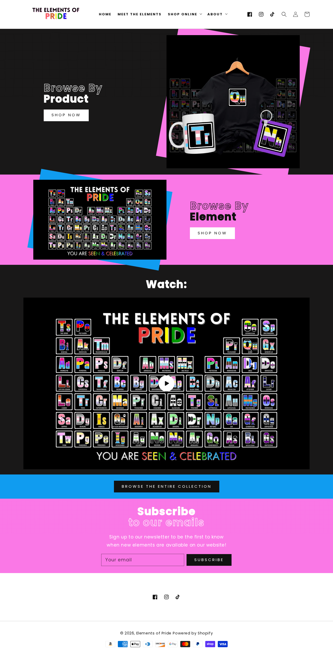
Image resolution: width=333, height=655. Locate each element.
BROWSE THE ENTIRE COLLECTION (167, 486)
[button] (284, 14)
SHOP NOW (66, 115)
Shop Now (212, 233)
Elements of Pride (153, 633)
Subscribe (209, 559)
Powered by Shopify (193, 633)
